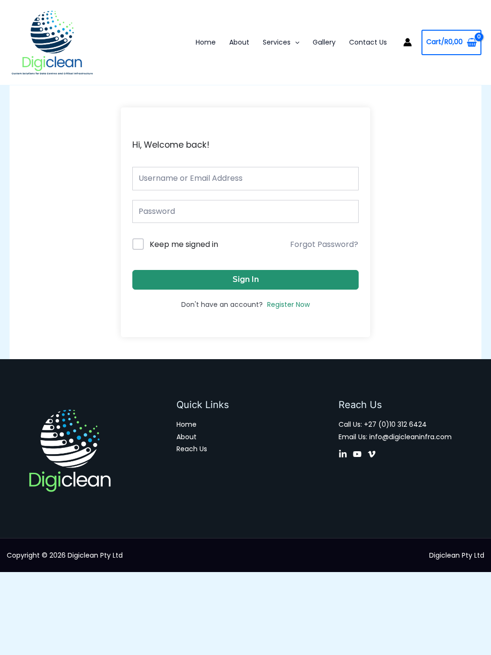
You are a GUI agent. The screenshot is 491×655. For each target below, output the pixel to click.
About (239, 42)
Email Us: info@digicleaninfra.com (395, 437)
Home (206, 42)
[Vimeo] (371, 454)
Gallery (324, 42)
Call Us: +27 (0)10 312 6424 (383, 424)
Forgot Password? (324, 244)
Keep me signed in (184, 244)
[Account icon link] (407, 42)
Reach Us (191, 449)
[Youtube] (357, 454)
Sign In (246, 279)
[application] (295, 42)
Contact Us (368, 42)
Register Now (288, 304)
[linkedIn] (343, 454)
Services (277, 42)
